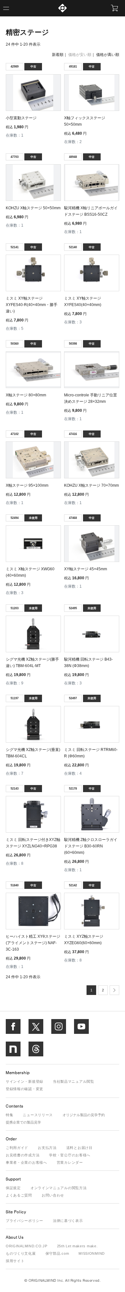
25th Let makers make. (77, 1246)
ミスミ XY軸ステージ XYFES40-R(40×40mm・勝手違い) (31, 304)
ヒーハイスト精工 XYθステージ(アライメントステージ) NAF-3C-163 (33, 943)
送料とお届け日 (79, 1148)
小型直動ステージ (21, 118)
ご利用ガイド (17, 1148)
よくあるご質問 (19, 1195)
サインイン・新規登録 (24, 1081)
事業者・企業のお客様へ (26, 1162)
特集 (9, 1115)
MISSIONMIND (92, 1253)
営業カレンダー (70, 1162)
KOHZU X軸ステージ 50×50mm (33, 208)
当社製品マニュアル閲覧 (73, 1081)
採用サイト (15, 1261)
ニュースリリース (38, 1115)
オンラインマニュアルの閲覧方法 (58, 1188)
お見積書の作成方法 (22, 1155)
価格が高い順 (107, 54)
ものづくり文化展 (21, 1253)
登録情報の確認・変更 (24, 1089)
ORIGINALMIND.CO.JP (26, 1246)
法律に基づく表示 (68, 1221)
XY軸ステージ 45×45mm (85, 569)
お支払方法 (47, 1148)
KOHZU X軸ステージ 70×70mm (91, 485)
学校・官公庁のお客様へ (69, 1155)
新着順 (57, 54)
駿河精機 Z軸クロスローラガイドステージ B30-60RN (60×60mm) (90, 846)
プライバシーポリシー (24, 1221)
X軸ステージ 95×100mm (27, 485)
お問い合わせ (53, 1195)
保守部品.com (57, 1253)
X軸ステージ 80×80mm (26, 395)
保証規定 (13, 1188)
